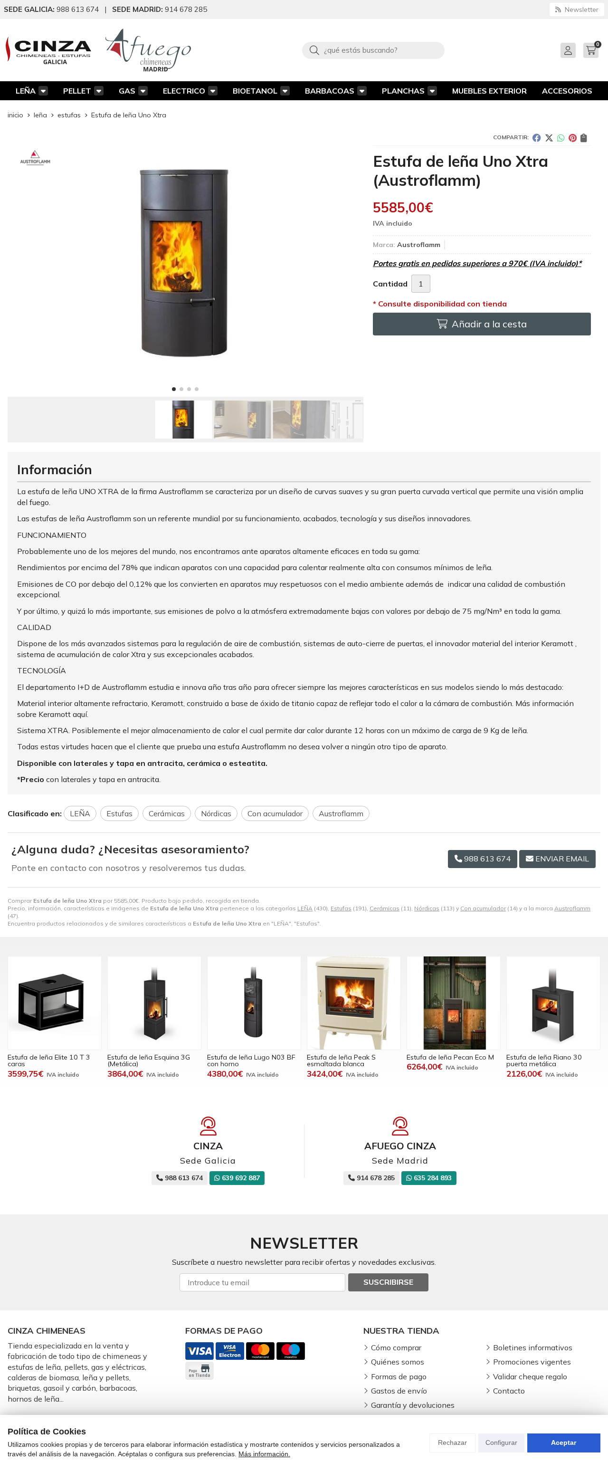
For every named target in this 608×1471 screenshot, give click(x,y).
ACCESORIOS (567, 91)
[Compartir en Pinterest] (573, 138)
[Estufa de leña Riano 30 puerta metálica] (553, 1003)
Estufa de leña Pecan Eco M (450, 1057)
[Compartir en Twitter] (549, 138)
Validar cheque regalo (530, 1376)
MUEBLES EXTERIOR (489, 91)
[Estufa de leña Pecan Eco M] (453, 1003)
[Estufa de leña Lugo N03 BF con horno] (254, 1003)
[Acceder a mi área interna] (568, 50)
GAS (127, 91)
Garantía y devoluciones (413, 1405)
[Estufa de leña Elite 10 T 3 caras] (54, 1003)
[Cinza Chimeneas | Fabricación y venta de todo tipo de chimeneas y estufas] (48, 50)
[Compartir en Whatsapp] (561, 138)
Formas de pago (399, 1376)
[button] (174, 389)
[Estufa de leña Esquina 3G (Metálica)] (154, 1003)
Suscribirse (388, 1282)
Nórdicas (426, 908)
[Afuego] (148, 50)
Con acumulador (483, 908)
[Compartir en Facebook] (536, 138)
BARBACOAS (329, 91)
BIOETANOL (255, 91)
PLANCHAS (403, 91)
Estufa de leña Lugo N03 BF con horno (251, 1060)
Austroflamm (572, 908)
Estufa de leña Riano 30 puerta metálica (544, 1060)
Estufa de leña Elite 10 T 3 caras (49, 1060)
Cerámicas (384, 908)
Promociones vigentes (532, 1361)
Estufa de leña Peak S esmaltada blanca (341, 1060)
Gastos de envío (399, 1390)
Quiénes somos (397, 1361)
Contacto (509, 1390)
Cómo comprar (396, 1347)
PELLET (77, 91)
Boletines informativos (532, 1347)
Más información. (264, 1454)
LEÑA (26, 91)
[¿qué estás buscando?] (373, 50)
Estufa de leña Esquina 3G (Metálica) (148, 1060)
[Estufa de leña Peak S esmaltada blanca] (353, 1003)
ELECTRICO (184, 91)
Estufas (341, 908)
